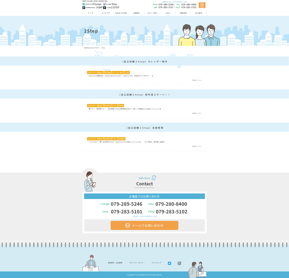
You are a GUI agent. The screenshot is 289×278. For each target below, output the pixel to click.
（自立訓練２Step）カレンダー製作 (144, 61)
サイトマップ (156, 263)
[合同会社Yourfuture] (100, 6)
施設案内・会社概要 (115, 263)
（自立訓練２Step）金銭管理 (144, 127)
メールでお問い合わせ (147, 225)
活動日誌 (100, 72)
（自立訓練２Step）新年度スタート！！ (144, 94)
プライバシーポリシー (137, 263)
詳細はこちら (197, 80)
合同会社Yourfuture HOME (91, 48)
